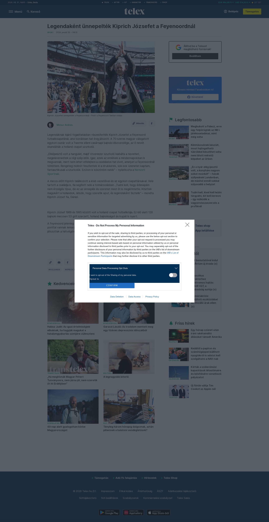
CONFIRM (112, 285)
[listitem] (133, 268)
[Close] (188, 226)
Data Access (134, 296)
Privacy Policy (152, 296)
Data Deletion (117, 296)
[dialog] (134, 261)
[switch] (173, 275)
